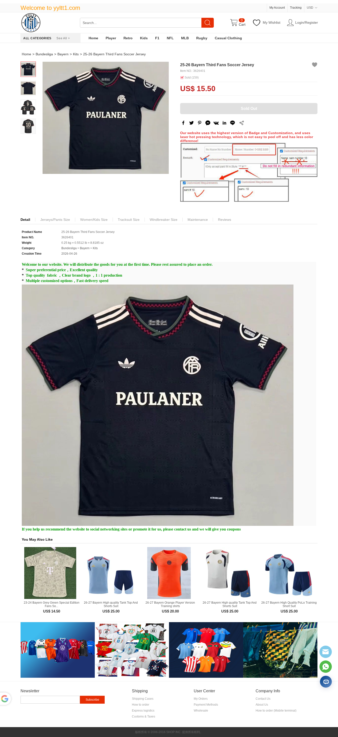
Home (93, 38)
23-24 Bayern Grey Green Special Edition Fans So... (51, 604)
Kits (76, 54)
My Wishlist (271, 22)
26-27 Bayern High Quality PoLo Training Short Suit (289, 604)
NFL (170, 38)
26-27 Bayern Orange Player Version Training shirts (170, 604)
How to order (140, 704)
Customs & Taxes (143, 716)
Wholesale (201, 710)
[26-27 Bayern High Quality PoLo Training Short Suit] (287, 573)
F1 (157, 38)
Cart (242, 24)
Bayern (63, 54)
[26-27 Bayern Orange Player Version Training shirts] (169, 573)
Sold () (192, 77)
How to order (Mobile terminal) (276, 710)
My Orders (201, 698)
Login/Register (306, 22)
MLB (185, 38)
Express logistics (143, 710)
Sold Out (249, 108)
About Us (262, 704)
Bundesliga (44, 54)
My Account (277, 7)
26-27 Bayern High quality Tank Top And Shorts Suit (111, 604)
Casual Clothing (228, 38)
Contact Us (263, 698)
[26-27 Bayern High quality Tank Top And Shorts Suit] (109, 573)
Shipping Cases (142, 698)
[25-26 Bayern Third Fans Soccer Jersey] (106, 118)
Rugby (201, 38)
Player (111, 38)
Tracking (296, 7)
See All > (63, 38)
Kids (144, 38)
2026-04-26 (69, 253)
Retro (128, 38)
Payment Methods (206, 704)
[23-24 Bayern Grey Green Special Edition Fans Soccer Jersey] (50, 573)
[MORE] (241, 123)
